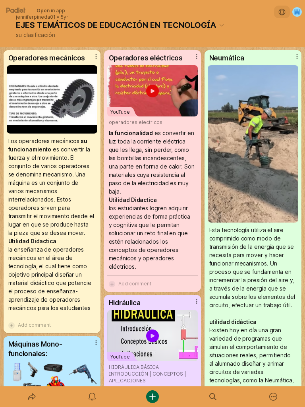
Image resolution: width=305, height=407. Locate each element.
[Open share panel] (32, 397)
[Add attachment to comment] (11, 325)
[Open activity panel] (92, 397)
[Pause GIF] (292, 216)
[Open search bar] (213, 396)
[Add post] (152, 397)
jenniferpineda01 (36, 17)
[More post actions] (90, 59)
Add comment (34, 325)
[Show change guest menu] (297, 12)
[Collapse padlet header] (221, 25)
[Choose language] (282, 12)
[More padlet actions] (273, 397)
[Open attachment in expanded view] (52, 99)
